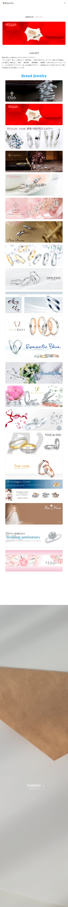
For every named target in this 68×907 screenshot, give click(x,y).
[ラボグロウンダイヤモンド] (34, 33)
